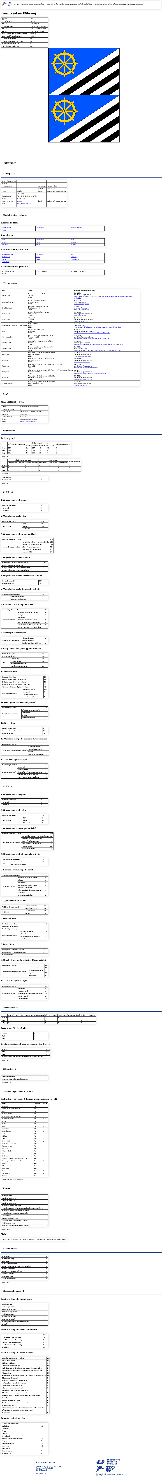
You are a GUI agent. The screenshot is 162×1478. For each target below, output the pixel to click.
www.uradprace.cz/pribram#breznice (86, 368)
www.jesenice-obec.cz (24, 203)
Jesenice (73, 242)
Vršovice (73, 245)
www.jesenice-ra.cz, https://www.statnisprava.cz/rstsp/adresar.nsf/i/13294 (97, 350)
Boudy (4, 240)
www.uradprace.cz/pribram (82, 356)
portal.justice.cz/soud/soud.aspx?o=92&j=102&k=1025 (91, 339)
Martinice (5, 245)
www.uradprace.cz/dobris (82, 362)
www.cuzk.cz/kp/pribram (81, 310)
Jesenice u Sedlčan (77, 227)
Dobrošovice (40, 227)
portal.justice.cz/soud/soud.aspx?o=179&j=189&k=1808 (92, 333)
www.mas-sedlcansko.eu (28, 421)
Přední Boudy (75, 259)
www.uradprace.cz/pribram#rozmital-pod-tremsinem (90, 373)
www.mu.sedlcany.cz (80, 385)
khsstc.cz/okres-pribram (81, 304)
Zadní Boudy (6, 262)
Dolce (72, 240)
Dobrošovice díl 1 (7, 254)
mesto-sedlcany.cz (80, 315)
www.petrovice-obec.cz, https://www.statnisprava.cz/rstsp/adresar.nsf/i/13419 (98, 344)
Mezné (4, 230)
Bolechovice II (6, 227)
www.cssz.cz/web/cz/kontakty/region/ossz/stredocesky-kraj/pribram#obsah (98, 327)
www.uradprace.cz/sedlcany (83, 379)
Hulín (38, 242)
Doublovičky (6, 242)
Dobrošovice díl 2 (41, 254)
